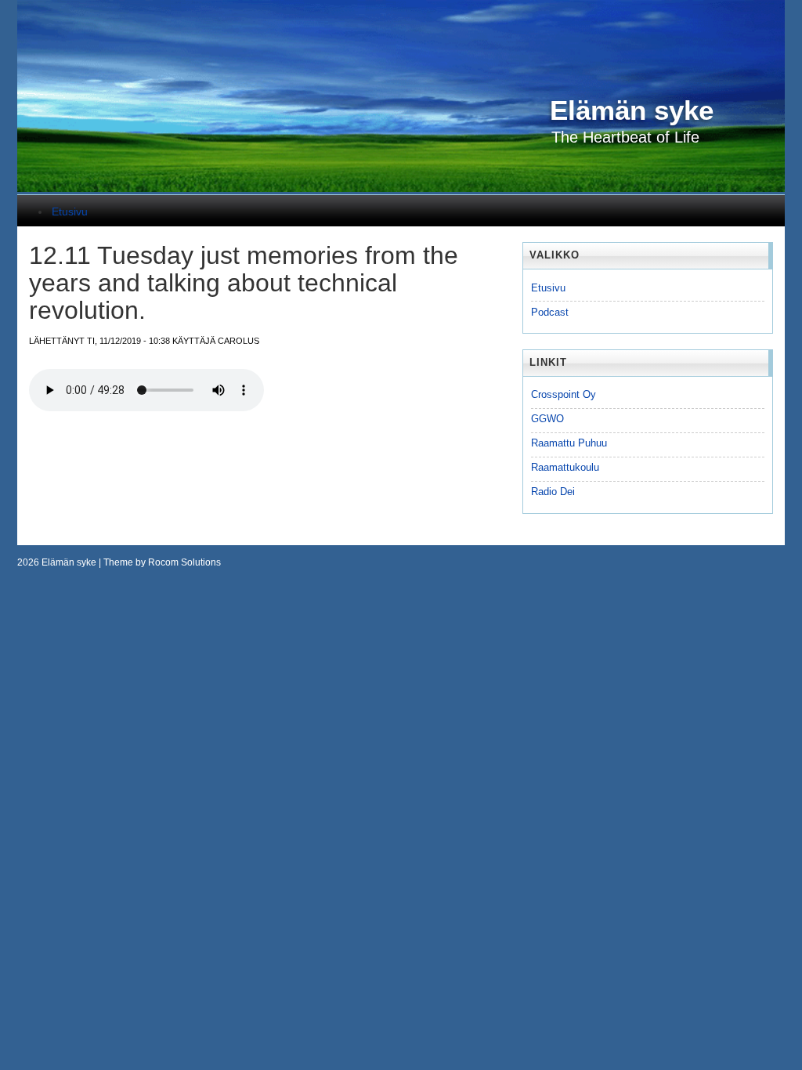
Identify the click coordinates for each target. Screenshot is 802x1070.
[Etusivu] (401, 188)
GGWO (547, 419)
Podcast (550, 312)
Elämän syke (69, 562)
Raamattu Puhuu (569, 443)
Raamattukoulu (565, 467)
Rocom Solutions (184, 562)
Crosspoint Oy (563, 394)
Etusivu (70, 211)
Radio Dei (553, 491)
